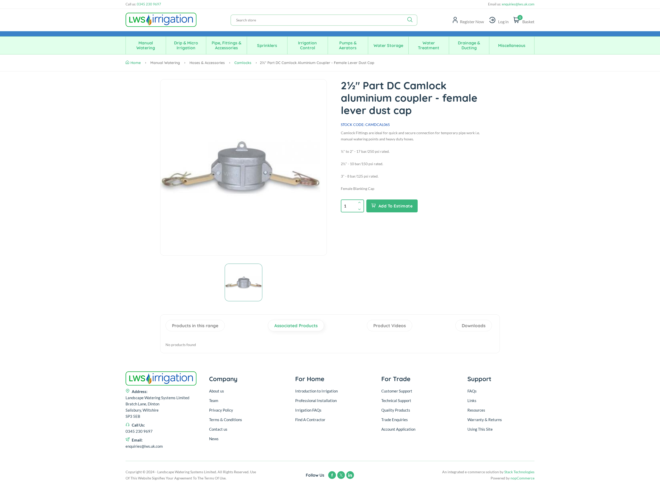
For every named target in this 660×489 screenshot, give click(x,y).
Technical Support (396, 400)
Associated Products (296, 325)
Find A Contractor (310, 419)
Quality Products (395, 410)
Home (135, 62)
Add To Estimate (395, 206)
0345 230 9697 (149, 4)
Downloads (473, 325)
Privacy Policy (221, 410)
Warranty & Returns (484, 419)
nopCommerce (522, 478)
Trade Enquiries (394, 419)
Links (471, 400)
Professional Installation (316, 400)
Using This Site (480, 429)
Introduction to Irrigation (316, 391)
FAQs (472, 391)
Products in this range (195, 325)
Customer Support (396, 391)
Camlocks (242, 62)
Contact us (218, 429)
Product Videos (389, 325)
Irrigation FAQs (308, 410)
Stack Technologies (519, 472)
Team (213, 400)
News (214, 438)
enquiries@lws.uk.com (517, 4)
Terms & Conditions (225, 419)
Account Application (398, 429)
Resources (476, 410)
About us (216, 391)
